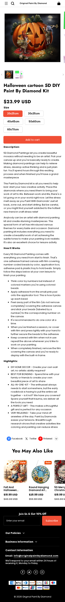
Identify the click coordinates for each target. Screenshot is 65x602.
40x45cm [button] (13, 121)
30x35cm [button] (34, 113)
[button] (6, 3)
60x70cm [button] (13, 129)
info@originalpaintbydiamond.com (36, 555)
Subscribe (52, 521)
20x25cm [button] (13, 113)
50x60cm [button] (34, 121)
